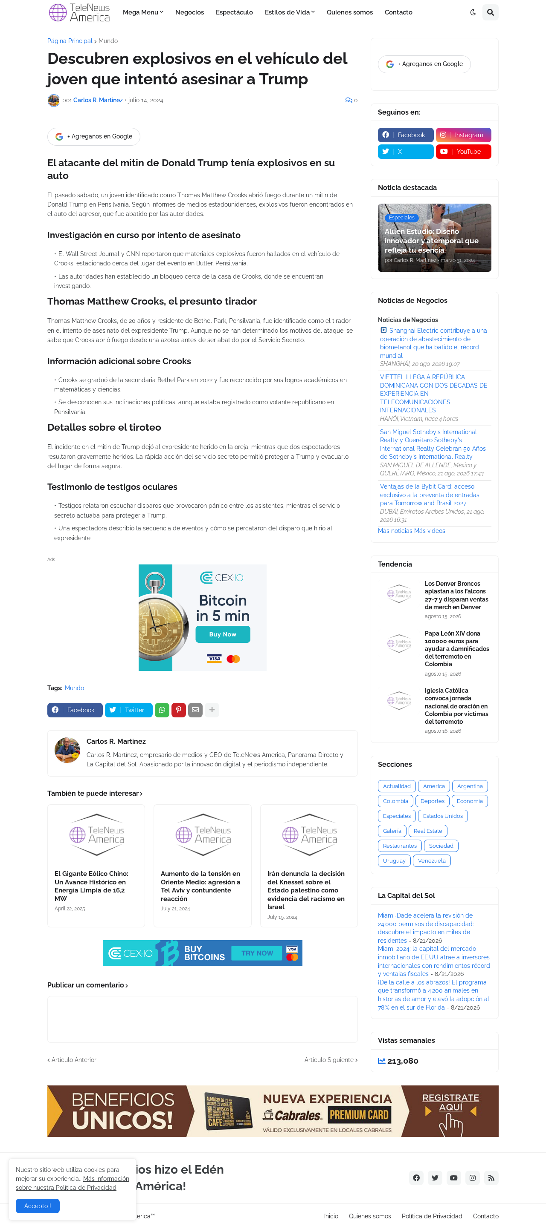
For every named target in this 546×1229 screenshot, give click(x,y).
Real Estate (428, 831)
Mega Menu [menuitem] (140, 12)
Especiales (397, 816)
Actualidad (397, 786)
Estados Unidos (443, 816)
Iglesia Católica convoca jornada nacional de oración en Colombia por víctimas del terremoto (456, 706)
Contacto (486, 1216)
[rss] (491, 1178)
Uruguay (394, 861)
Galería (392, 831)
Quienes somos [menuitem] (350, 12)
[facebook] (416, 1178)
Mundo (108, 41)
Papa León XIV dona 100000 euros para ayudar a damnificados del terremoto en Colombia (457, 649)
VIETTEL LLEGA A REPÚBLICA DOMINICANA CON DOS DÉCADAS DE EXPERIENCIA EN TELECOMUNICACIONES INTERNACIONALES (434, 394)
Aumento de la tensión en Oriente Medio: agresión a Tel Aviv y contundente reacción (201, 886)
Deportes (432, 801)
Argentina (470, 786)
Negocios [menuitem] (189, 12)
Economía (470, 801)
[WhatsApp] (162, 710)
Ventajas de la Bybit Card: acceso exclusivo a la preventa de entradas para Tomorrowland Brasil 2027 (429, 495)
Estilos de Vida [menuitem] (287, 12)
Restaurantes (400, 846)
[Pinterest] (178, 710)
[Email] (195, 710)
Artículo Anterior (74, 1059)
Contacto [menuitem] (398, 12)
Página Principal (70, 41)
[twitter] (435, 1178)
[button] (473, 12)
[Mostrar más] (212, 710)
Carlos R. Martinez (116, 741)
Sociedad (441, 846)
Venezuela (432, 861)
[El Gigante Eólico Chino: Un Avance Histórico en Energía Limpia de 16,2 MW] (96, 834)
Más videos (429, 530)
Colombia (395, 801)
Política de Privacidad (432, 1216)
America (434, 786)
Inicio (331, 1216)
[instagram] (472, 1178)
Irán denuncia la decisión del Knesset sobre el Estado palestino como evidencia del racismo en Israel (306, 890)
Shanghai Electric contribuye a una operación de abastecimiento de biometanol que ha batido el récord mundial (433, 343)
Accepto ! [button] (37, 1206)
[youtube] (454, 1178)
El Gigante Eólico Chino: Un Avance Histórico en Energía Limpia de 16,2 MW (91, 886)
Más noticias (395, 530)
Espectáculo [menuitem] (234, 12)
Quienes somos (370, 1216)
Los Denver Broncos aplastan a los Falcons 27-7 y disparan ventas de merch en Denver (456, 595)
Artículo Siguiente (329, 1059)
